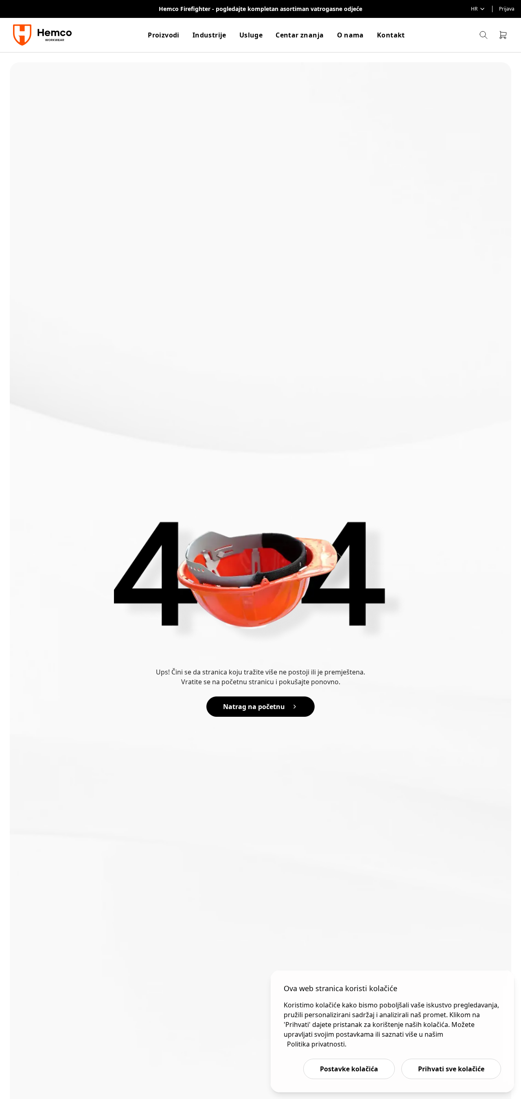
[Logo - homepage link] (43, 35)
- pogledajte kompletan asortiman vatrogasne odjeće (287, 9)
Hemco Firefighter (185, 9)
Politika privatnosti (316, 1044)
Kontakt (391, 35)
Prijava (506, 9)
